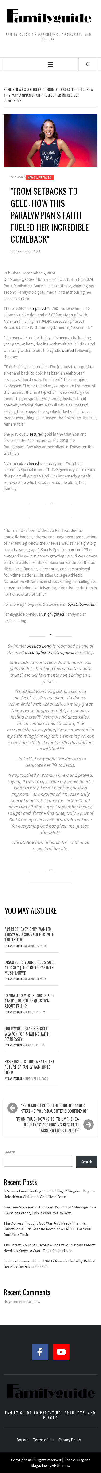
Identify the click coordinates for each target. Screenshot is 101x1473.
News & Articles (39, 178)
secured (36, 434)
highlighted (54, 614)
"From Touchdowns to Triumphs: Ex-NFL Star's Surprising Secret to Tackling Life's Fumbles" (48, 1124)
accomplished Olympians (49, 652)
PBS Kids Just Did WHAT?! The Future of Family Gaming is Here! (29, 1067)
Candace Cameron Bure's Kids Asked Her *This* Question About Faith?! (30, 1000)
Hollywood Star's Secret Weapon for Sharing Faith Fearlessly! (27, 1034)
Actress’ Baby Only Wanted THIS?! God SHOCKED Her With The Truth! (29, 934)
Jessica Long (39, 646)
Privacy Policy (70, 1439)
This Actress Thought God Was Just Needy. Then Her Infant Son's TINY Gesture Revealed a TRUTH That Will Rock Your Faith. (47, 1229)
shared (33, 463)
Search (9, 1152)
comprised (36, 308)
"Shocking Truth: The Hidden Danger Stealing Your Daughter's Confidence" (54, 1108)
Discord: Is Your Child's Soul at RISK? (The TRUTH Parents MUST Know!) (30, 967)
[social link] (40, 1352)
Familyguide (15, 946)
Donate (23, 1439)
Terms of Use (43, 1439)
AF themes (60, 1465)
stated (68, 350)
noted (76, 549)
